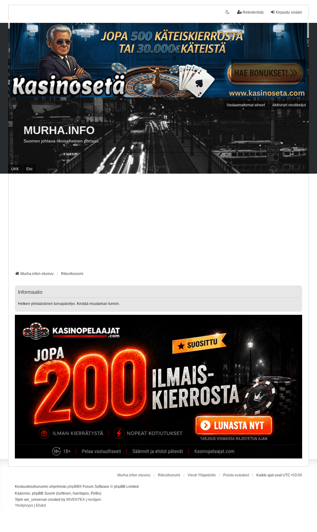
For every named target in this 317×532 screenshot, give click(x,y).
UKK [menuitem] (15, 169)
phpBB (73, 486)
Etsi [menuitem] (29, 169)
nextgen (94, 499)
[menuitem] (24, 505)
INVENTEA (75, 499)
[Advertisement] (158, 224)
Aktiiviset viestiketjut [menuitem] (289, 105)
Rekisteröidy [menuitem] (253, 12)
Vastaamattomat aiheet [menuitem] (246, 105)
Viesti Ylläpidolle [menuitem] (202, 475)
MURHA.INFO (59, 130)
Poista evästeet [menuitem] (236, 475)
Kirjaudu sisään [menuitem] (289, 12)
